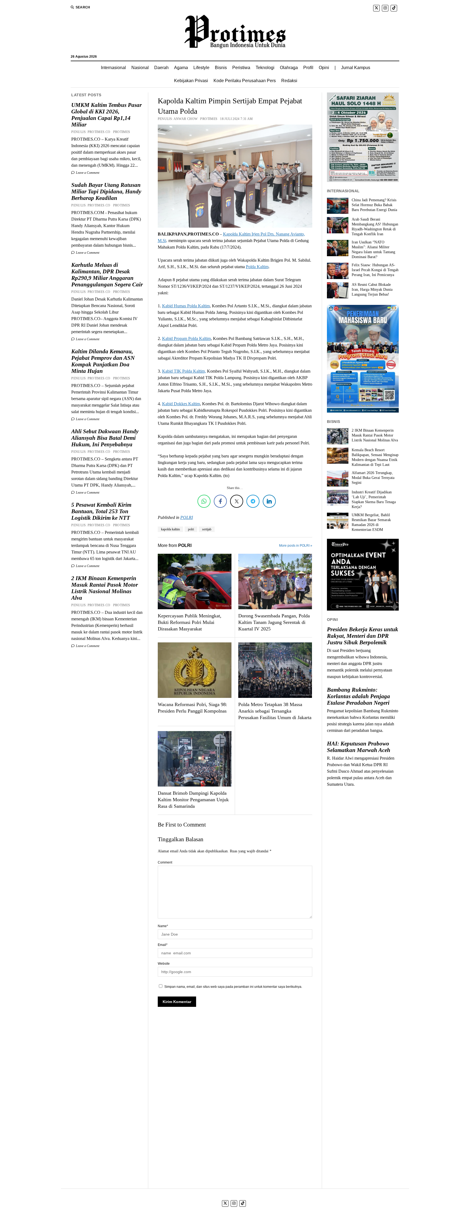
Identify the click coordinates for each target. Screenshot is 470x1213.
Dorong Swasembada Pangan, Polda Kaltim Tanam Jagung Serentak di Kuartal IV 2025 (274, 622)
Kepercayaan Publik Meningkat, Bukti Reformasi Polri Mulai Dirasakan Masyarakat (189, 622)
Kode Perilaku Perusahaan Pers (245, 80)
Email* (163, 945)
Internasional (113, 67)
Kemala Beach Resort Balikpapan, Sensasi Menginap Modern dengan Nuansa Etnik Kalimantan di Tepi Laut (375, 457)
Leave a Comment (87, 173)
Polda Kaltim (257, 266)
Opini (324, 67)
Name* (163, 926)
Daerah (161, 67)
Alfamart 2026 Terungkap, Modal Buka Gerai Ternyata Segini (373, 478)
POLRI (186, 517)
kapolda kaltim (170, 529)
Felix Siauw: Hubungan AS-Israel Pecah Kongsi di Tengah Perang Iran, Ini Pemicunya (375, 270)
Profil (308, 67)
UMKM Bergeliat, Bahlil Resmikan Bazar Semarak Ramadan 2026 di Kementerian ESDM (371, 522)
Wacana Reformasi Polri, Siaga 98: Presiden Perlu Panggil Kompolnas (192, 708)
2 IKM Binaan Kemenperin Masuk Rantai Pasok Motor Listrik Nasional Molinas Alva (104, 588)
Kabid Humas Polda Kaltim (186, 306)
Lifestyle (201, 67)
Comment (165, 862)
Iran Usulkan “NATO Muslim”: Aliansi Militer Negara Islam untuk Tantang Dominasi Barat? (373, 249)
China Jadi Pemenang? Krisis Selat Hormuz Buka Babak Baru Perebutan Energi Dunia (374, 205)
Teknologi (265, 67)
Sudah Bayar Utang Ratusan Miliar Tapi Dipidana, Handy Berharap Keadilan (106, 191)
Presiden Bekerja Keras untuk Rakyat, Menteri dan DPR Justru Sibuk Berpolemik (362, 636)
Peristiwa (241, 67)
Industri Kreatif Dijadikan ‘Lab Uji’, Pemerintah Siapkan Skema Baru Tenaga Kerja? (374, 499)
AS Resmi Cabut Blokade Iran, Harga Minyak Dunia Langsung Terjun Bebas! (372, 289)
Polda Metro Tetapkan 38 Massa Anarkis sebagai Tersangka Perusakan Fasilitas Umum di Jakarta (274, 711)
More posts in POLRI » (295, 545)
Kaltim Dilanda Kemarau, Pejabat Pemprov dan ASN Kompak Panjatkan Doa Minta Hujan (103, 361)
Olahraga (289, 67)
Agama (181, 67)
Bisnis (221, 67)
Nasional (140, 67)
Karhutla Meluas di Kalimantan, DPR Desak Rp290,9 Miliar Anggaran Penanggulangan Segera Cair (107, 275)
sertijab (206, 529)
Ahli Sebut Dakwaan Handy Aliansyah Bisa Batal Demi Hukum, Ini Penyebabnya (104, 438)
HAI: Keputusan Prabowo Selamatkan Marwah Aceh (358, 746)
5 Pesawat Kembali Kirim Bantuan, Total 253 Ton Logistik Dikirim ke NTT (101, 511)
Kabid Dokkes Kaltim (181, 403)
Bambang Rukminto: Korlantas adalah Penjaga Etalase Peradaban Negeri (358, 696)
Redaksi (289, 80)
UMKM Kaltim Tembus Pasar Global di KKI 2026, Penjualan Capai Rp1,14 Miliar (106, 115)
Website (164, 964)
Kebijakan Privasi (191, 80)
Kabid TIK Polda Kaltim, (184, 371)
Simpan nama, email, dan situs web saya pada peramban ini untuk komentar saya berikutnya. (233, 987)
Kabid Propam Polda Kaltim (186, 338)
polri (191, 529)
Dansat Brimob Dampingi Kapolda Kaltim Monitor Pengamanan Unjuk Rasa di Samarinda (193, 799)
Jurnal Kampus (355, 67)
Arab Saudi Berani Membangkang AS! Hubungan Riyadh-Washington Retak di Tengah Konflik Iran (375, 226)
